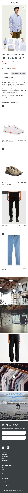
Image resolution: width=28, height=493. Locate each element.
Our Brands (5, 456)
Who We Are (5, 454)
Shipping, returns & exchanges (10, 467)
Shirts (14, 68)
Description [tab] (7, 73)
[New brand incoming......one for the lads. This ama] (14, 377)
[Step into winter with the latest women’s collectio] (14, 348)
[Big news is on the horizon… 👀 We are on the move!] (14, 319)
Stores (3, 458)
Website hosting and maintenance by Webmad (12, 490)
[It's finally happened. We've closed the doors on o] (14, 291)
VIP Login (4, 481)
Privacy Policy (5, 460)
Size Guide (4, 474)
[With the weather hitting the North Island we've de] (14, 406)
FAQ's (3, 469)
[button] (24, 7)
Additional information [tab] (18, 73)
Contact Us (5, 472)
